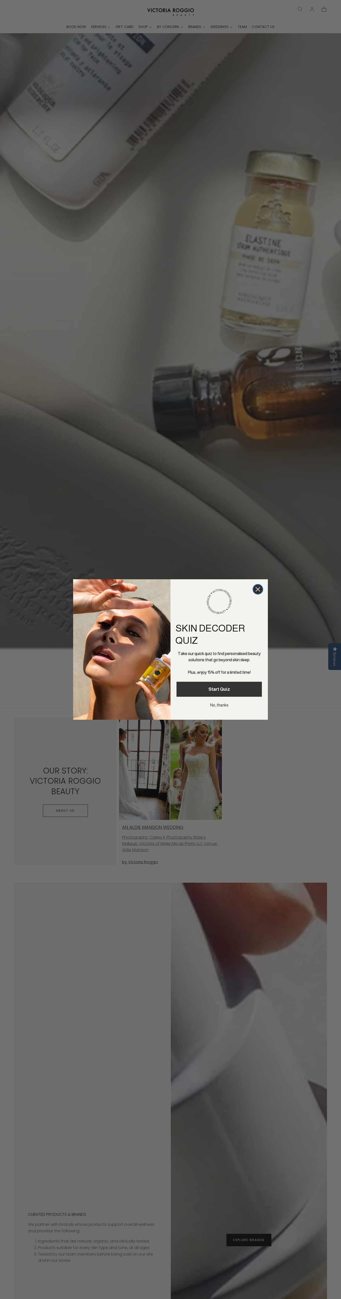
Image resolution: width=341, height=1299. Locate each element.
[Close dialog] (258, 589)
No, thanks (219, 705)
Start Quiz (219, 689)
